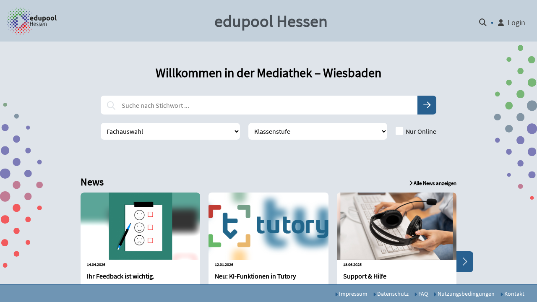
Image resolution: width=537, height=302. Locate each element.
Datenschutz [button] (392, 293)
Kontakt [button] (513, 293)
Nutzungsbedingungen (465, 293)
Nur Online (421, 131)
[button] (32, 21)
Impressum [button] (353, 293)
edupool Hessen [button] (271, 20)
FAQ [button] (422, 293)
